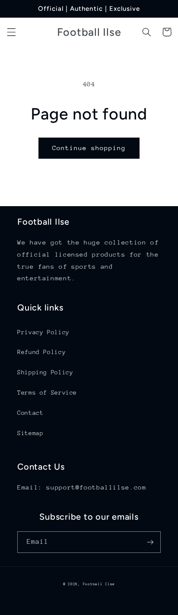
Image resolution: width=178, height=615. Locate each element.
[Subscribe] (150, 541)
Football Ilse (99, 584)
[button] (11, 32)
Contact (30, 412)
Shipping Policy (45, 372)
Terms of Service (47, 392)
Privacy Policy (43, 332)
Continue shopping (89, 147)
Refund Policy (41, 351)
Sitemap (30, 433)
